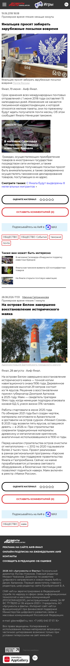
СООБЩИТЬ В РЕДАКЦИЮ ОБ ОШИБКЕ (27, 561)
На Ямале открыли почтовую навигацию (36, 278)
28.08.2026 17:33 (11, 297)
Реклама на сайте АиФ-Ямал (23, 547)
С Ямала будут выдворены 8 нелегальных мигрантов (33, 185)
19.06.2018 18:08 (10, 13)
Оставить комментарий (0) (35, 212)
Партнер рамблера (30, 650)
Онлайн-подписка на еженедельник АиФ (32, 551)
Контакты (10, 556)
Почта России (21, 83)
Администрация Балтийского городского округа (31, 364)
